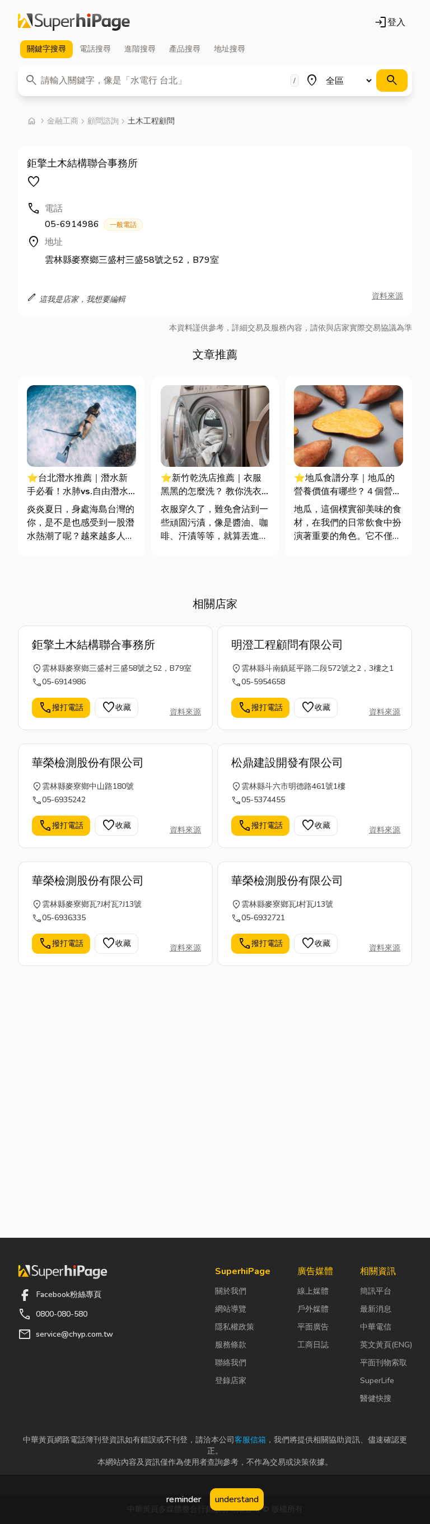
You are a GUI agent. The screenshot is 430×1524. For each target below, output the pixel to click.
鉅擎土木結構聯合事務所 (93, 644)
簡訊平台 (375, 1291)
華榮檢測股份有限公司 (88, 762)
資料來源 (387, 296)
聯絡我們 (230, 1362)
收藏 (116, 708)
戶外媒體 (313, 1309)
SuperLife (377, 1380)
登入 (389, 22)
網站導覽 (230, 1309)
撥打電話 (61, 708)
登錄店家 (230, 1380)
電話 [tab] (95, 49)
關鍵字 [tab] (46, 49)
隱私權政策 (234, 1327)
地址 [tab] (229, 49)
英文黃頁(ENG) (386, 1345)
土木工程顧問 (151, 121)
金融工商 (62, 121)
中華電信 (375, 1327)
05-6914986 (91, 224)
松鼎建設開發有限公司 (287, 762)
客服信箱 (250, 1440)
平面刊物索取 (383, 1362)
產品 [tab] (184, 49)
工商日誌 (313, 1345)
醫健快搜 (375, 1398)
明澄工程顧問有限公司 (287, 644)
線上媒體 (313, 1291)
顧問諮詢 (103, 121)
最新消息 (375, 1309)
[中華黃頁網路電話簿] (74, 22)
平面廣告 (313, 1327)
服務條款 (230, 1345)
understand (237, 1499)
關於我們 (230, 1291)
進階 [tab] (140, 49)
